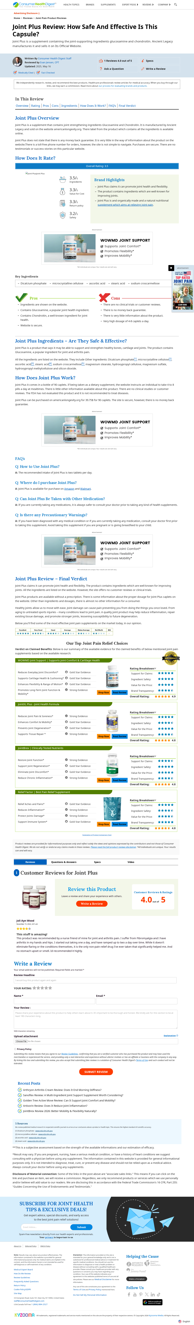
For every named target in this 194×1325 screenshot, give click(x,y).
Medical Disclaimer (103, 1279)
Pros (46, 106)
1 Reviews (118, 60)
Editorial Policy (31, 1246)
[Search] (175, 5)
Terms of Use (142, 1060)
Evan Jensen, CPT (49, 62)
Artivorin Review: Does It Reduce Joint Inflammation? (55, 1106)
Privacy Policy (95, 1289)
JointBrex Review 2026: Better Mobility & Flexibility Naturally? (60, 1111)
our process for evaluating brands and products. (123, 85)
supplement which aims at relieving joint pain (125, 205)
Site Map (18, 1293)
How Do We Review (22, 1273)
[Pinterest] (140, 1294)
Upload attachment (26, 1036)
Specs (149, 60)
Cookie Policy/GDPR (22, 1289)
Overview (22, 106)
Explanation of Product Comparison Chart (97, 835)
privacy (49, 1237)
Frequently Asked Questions (26, 1281)
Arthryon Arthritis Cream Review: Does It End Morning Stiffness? (62, 1090)
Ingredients (69, 106)
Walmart (85, 488)
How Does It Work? (93, 106)
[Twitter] (146, 1294)
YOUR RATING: (23, 988)
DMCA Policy (45, 1246)
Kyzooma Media (156, 1315)
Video (131, 862)
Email (100, 996)
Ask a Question (114, 69)
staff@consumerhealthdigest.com (29, 1300)
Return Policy (19, 1285)
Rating (35, 106)
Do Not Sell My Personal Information (90, 1295)
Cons (55, 106)
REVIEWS (147, 4)
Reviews (30, 862)
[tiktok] (158, 1294)
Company (163, 4)
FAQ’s (112, 106)
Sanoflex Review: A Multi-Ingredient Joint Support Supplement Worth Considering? (73, 1095)
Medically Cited (26, 72)
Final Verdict (127, 106)
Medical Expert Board (23, 1269)
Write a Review (155, 69)
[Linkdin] (152, 1294)
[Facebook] (129, 1294)
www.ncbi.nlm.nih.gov (44, 1131)
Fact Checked (48, 72)
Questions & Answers (63, 862)
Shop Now (103, 692)
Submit (81, 1227)
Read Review (119, 692)
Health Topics (71, 4)
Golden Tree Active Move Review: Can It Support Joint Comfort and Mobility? (69, 1100)
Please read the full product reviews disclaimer (113, 847)
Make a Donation (137, 1279)
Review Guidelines (69, 1053)
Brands (90, 4)
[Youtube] (135, 1294)
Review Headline (24, 975)
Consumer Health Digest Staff (54, 58)
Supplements (108, 4)
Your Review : (22, 1007)
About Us (17, 1246)
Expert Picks (129, 4)
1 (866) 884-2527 (39, 1304)
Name (18, 996)
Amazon (69, 488)
